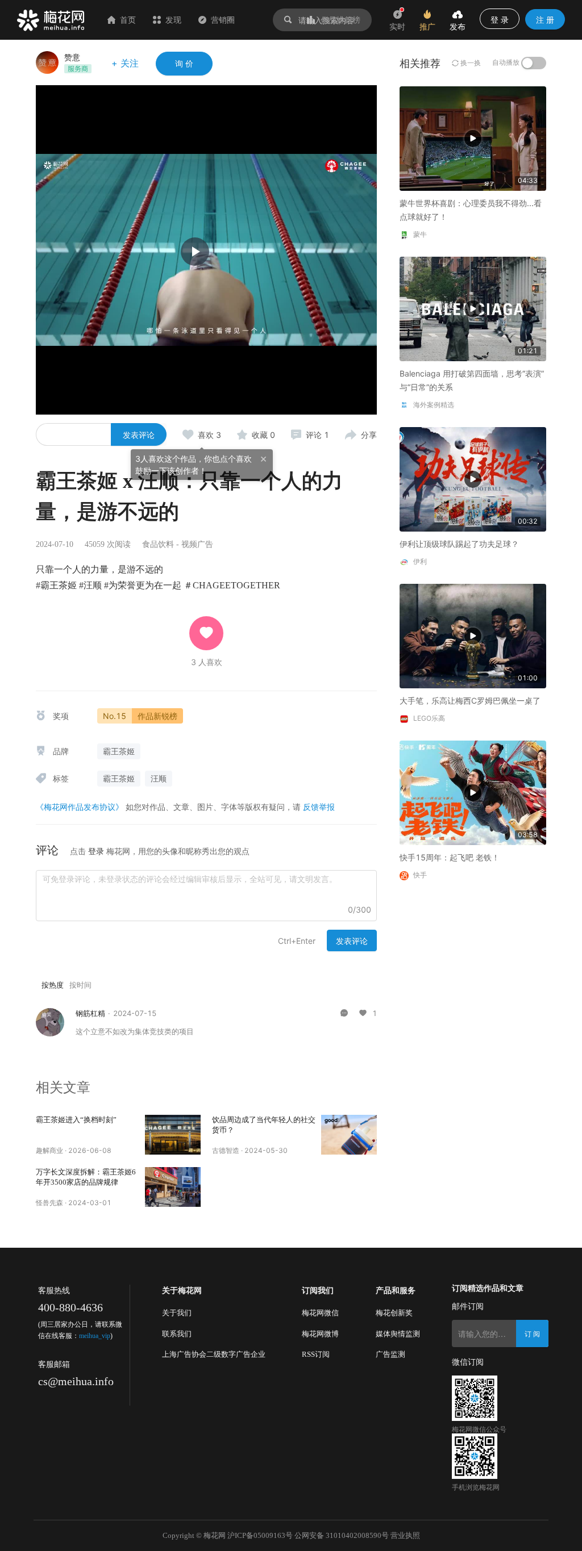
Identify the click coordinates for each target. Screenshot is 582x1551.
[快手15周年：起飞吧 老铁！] (473, 792)
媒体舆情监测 (398, 1334)
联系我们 (177, 1334)
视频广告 (197, 544)
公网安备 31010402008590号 (341, 1535)
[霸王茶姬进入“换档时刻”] (173, 1135)
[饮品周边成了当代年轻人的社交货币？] (349, 1135)
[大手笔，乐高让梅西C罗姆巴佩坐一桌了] (473, 635)
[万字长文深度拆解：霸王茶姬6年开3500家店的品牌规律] (173, 1187)
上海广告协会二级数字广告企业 (213, 1354)
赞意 (72, 57)
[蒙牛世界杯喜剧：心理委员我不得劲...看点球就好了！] (473, 138)
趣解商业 (49, 1150)
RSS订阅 (316, 1354)
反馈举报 (319, 807)
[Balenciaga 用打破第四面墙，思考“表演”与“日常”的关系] (473, 308)
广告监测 (390, 1354)
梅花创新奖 (394, 1312)
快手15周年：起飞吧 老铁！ (450, 857)
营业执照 (405, 1535)
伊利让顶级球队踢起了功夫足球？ (459, 544)
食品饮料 (158, 544)
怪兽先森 (49, 1202)
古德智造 (225, 1150)
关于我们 (177, 1312)
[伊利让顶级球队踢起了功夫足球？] (473, 478)
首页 (128, 19)
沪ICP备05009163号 (260, 1535)
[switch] (533, 63)
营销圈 (223, 19)
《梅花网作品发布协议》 (79, 807)
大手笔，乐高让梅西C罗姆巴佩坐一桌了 (470, 700)
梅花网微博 (320, 1334)
